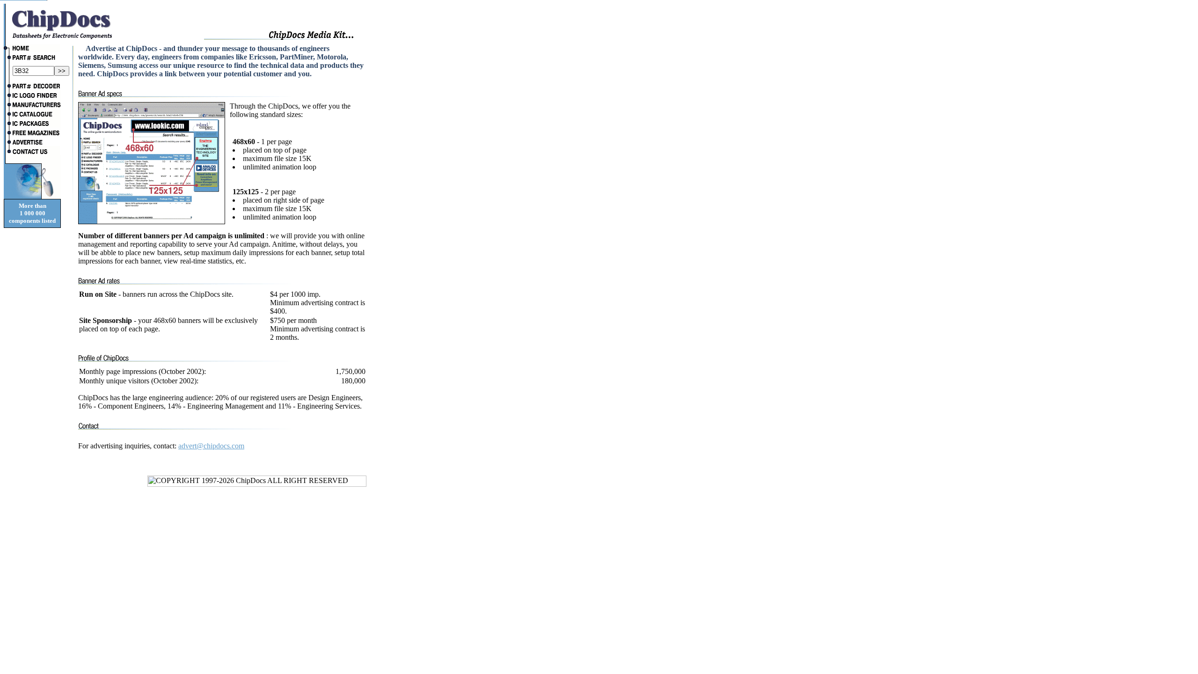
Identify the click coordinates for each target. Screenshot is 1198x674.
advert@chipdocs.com (211, 446)
